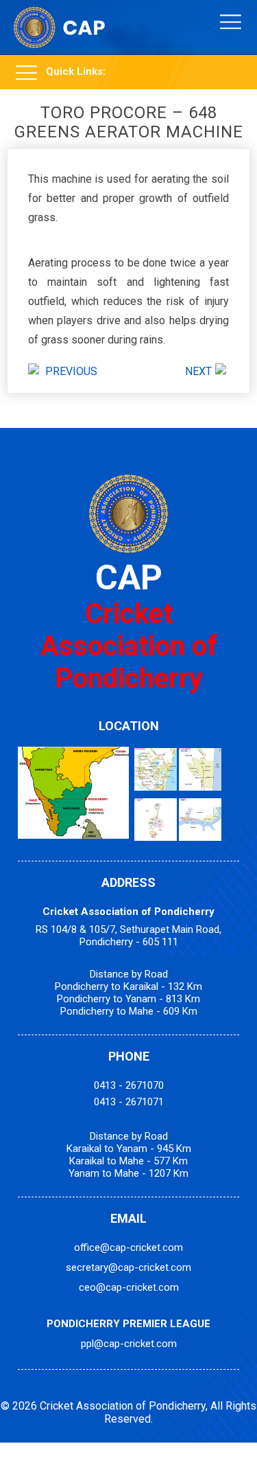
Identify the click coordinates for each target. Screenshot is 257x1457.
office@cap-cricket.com (128, 1247)
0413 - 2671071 (129, 1102)
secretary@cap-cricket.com (128, 1267)
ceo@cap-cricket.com (129, 1287)
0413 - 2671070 (129, 1085)
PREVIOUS (71, 371)
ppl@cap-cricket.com (129, 1343)
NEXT (198, 371)
